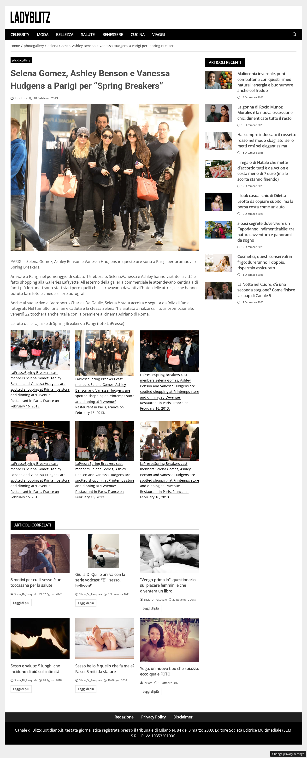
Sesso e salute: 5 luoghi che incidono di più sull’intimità (35, 668)
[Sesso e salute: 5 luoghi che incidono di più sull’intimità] (40, 638)
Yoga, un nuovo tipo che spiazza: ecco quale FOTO (169, 671)
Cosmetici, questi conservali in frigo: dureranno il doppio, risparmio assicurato (264, 262)
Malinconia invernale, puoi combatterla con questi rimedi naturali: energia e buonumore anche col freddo (265, 82)
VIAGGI (158, 34)
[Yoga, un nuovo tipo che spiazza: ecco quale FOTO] (169, 640)
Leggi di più (21, 603)
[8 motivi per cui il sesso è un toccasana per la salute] (40, 553)
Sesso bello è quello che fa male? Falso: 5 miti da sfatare (104, 668)
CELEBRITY (20, 34)
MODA (42, 34)
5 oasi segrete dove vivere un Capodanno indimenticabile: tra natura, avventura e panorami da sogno (266, 232)
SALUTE (88, 34)
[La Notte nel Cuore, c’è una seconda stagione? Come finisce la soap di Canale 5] (218, 290)
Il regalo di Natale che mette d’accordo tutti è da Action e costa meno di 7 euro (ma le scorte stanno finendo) (262, 171)
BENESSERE (112, 34)
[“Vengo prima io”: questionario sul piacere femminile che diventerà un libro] (169, 553)
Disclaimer (183, 717)
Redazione (124, 717)
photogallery (21, 60)
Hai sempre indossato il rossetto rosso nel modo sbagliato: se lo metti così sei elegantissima (266, 140)
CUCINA (138, 34)
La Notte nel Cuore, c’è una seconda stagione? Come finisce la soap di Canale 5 (266, 290)
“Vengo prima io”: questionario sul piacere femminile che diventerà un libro (168, 585)
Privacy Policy (153, 717)
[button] (294, 34)
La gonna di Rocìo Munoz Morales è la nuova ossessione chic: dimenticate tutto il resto (265, 112)
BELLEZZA (64, 34)
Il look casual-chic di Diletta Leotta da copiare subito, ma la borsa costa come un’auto (265, 201)
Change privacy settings (288, 754)
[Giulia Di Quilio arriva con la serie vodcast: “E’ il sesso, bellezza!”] (104, 551)
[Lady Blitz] (30, 16)
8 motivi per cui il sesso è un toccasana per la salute (36, 582)
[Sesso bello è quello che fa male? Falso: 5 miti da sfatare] (104, 638)
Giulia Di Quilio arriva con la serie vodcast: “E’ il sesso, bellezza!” (100, 580)
